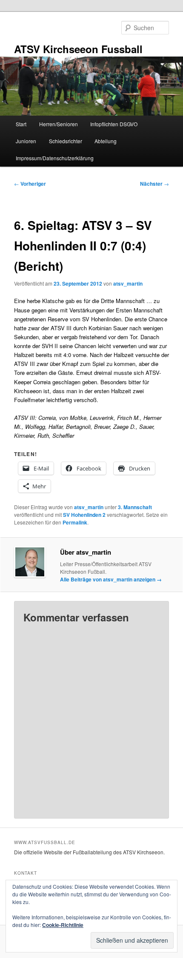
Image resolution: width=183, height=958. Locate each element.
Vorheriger (30, 183)
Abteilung (105, 141)
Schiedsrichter (65, 141)
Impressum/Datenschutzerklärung (55, 158)
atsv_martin (128, 283)
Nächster (154, 183)
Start (21, 124)
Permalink (75, 522)
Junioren (26, 141)
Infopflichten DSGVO (113, 124)
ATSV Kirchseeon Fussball (78, 49)
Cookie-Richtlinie (62, 925)
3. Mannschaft (135, 507)
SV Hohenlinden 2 (84, 515)
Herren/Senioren (58, 124)
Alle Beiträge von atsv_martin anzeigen (111, 579)
